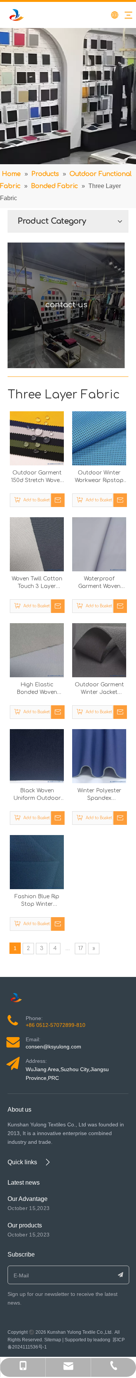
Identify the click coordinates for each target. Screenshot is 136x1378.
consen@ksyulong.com (53, 1047)
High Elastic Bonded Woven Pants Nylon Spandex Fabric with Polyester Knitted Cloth (37, 689)
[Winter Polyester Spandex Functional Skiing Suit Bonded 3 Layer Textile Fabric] (99, 756)
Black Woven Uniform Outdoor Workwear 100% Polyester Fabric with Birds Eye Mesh (36, 795)
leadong (101, 1339)
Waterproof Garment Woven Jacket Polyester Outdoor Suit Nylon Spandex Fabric (99, 583)
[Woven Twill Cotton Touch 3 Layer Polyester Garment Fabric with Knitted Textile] (37, 544)
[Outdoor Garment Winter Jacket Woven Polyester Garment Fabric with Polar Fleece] (99, 650)
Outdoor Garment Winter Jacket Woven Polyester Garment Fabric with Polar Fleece (99, 689)
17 (80, 948)
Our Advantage (28, 1199)
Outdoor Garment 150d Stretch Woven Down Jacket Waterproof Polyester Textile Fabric (37, 477)
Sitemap (52, 1339)
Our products (25, 1225)
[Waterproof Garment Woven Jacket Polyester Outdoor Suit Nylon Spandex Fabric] (99, 544)
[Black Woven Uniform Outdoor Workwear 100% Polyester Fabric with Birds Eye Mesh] (37, 756)
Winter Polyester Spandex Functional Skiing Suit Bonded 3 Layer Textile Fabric (99, 795)
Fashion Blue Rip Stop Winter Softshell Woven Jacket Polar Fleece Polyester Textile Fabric (37, 901)
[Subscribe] (121, 1275)
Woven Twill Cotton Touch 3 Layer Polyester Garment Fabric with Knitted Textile (37, 583)
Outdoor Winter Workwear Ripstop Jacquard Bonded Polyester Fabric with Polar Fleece (99, 477)
